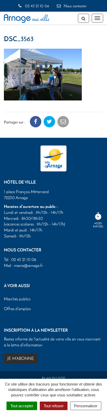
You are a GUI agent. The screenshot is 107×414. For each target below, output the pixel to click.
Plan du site (53, 378)
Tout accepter (21, 406)
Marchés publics (17, 298)
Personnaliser (85, 406)
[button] (43, 74)
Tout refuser (54, 406)
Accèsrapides (98, 225)
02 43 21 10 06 (36, 6)
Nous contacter (74, 6)
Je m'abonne (20, 358)
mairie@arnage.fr (28, 265)
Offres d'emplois (17, 308)
